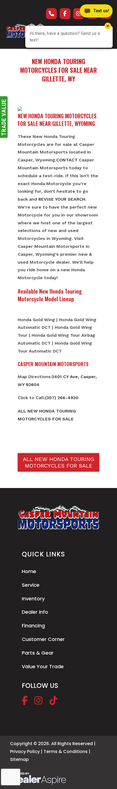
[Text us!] (96, 11)
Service (30, 585)
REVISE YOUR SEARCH (61, 199)
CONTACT (67, 159)
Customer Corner (43, 639)
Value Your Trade (43, 666)
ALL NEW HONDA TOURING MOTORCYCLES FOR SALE (58, 462)
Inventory (33, 598)
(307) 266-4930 (61, 397)
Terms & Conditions (66, 751)
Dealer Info (35, 612)
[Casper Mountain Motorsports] (58, 516)
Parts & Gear (38, 652)
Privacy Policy (25, 751)
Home (29, 571)
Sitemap (19, 759)
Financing (33, 625)
